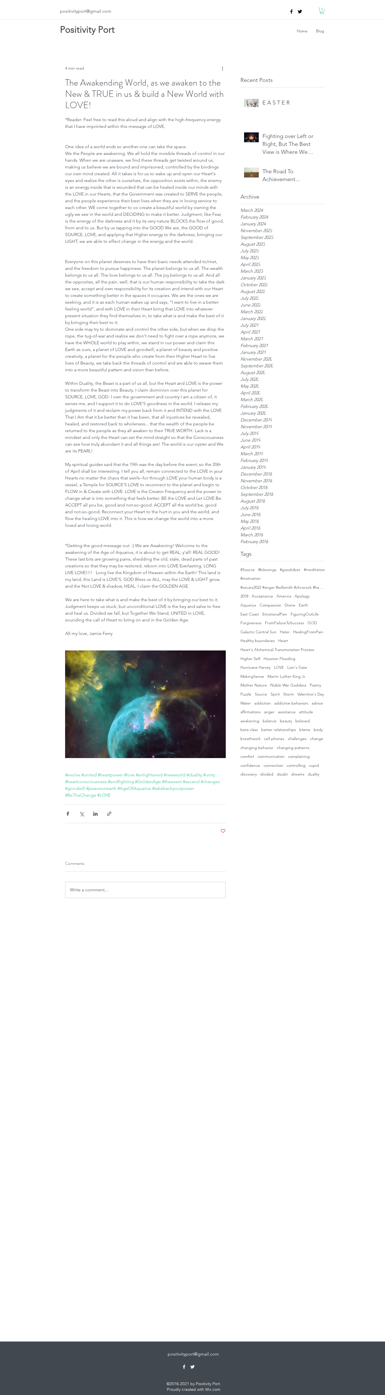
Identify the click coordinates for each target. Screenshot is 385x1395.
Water (245, 703)
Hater (285, 631)
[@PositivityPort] (300, 11)
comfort (247, 756)
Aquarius (248, 605)
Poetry (315, 685)
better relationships (278, 729)
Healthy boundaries (257, 640)
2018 (244, 596)
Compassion (270, 605)
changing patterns (293, 747)
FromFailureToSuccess (284, 622)
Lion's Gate (297, 667)
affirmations (250, 711)
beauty (286, 720)
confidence (250, 765)
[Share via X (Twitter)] (81, 813)
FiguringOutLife (305, 614)
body (318, 729)
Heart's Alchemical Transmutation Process (277, 649)
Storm (288, 694)
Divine (290, 605)
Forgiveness (251, 622)
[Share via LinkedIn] (95, 813)
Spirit (275, 694)
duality (313, 774)
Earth (303, 605)
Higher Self (250, 658)
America (283, 596)
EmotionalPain (274, 614)
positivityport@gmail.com (85, 11)
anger (269, 711)
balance (269, 720)
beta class (249, 729)
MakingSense (252, 676)
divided (266, 774)
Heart (283, 640)
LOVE (279, 667)
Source (261, 694)
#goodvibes (290, 569)
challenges (297, 738)
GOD (312, 622)
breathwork (250, 738)
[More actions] (222, 68)
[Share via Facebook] (67, 813)
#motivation (250, 578)
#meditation (314, 569)
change (316, 738)
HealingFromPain (308, 631)
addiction (262, 703)
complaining (299, 756)
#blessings (267, 569)
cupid (314, 765)
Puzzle (245, 694)
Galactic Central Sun (258, 631)
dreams (297, 774)
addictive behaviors (291, 703)
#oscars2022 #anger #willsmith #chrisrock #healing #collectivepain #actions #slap (282, 587)
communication (271, 756)
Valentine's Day (310, 694)
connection (273, 765)
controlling (296, 765)
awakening (249, 720)
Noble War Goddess (288, 685)
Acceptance (262, 596)
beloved (302, 720)
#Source (247, 569)
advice (317, 703)
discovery (248, 774)
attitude (306, 711)
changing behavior (256, 747)
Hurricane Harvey (255, 667)
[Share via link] (109, 813)
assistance (287, 711)
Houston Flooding (279, 658)
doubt (282, 774)
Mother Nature (253, 685)
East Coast (249, 614)
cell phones (274, 738)
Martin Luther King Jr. (286, 676)
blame (304, 729)
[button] (322, 11)
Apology (302, 596)
